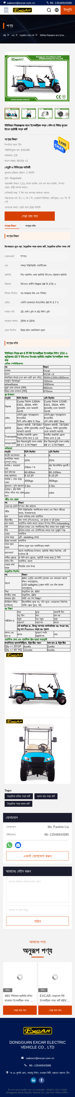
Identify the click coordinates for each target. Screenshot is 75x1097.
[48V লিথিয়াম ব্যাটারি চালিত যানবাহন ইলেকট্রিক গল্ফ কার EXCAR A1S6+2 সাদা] (20, 977)
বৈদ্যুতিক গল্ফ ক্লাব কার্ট (18, 803)
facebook (41, 1080)
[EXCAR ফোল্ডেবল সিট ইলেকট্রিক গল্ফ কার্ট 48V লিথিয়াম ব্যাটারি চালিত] (55, 977)
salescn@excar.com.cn (21, 2)
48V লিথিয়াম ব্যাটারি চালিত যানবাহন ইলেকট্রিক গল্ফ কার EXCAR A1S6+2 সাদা (19, 998)
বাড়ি (4, 35)
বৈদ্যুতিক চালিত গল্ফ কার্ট (18, 796)
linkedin (33, 1080)
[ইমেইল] (18, 845)
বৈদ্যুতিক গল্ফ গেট (27, 35)
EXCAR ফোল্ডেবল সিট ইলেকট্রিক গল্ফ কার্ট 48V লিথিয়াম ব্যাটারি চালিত (53, 998)
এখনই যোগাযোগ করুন (37, 856)
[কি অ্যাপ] (9, 845)
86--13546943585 (60, 2)
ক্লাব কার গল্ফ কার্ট (46, 796)
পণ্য (12, 35)
